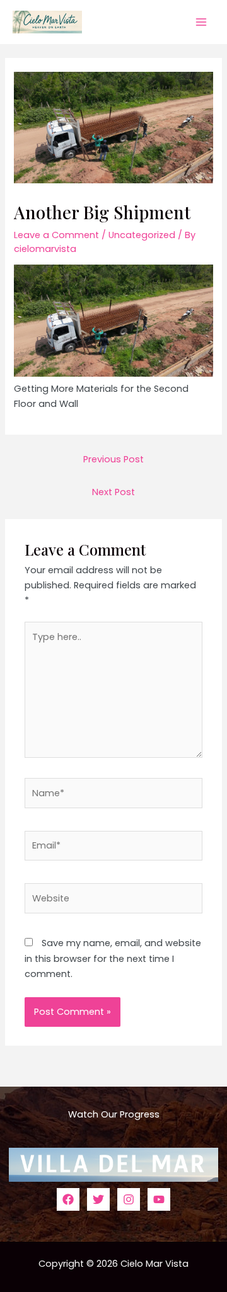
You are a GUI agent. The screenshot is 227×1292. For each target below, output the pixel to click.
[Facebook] (68, 1199)
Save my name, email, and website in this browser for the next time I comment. (113, 958)
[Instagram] (128, 1199)
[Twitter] (98, 1199)
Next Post (113, 492)
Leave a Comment (56, 235)
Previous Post (113, 459)
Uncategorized (141, 235)
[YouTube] (159, 1199)
